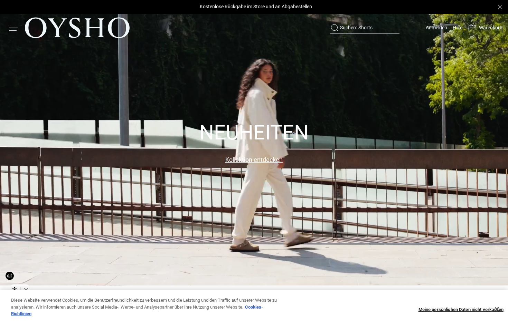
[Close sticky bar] (499, 7)
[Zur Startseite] (77, 27)
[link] (435, 28)
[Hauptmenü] (13, 27)
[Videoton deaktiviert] (10, 276)
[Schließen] (497, 309)
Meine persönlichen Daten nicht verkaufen (461, 309)
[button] (485, 27)
